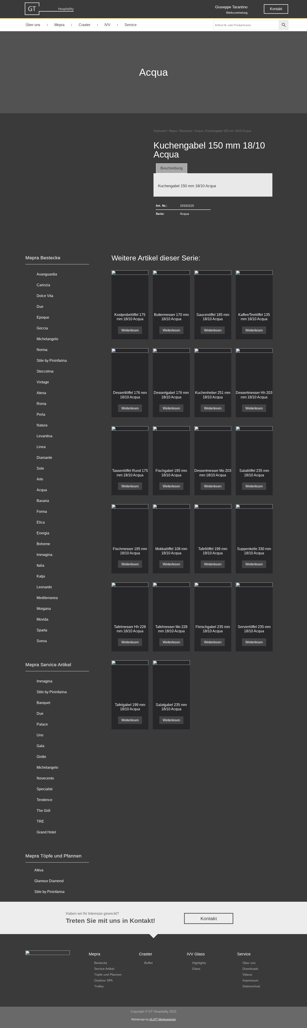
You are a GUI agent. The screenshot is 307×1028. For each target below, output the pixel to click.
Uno (40, 735)
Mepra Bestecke (42, 257)
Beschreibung (171, 168)
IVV (107, 25)
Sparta (42, 630)
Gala (40, 746)
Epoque (43, 317)
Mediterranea (47, 598)
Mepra (59, 25)
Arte (40, 479)
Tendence (44, 800)
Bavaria (43, 501)
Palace (42, 724)
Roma (41, 404)
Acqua (153, 72)
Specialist (44, 789)
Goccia (42, 328)
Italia (40, 565)
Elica (41, 522)
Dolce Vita (45, 296)
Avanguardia (47, 274)
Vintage (43, 382)
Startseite (160, 131)
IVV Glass (196, 954)
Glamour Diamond (49, 881)
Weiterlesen (130, 330)
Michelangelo (47, 339)
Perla (41, 414)
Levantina (44, 436)
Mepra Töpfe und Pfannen (53, 855)
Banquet (43, 703)
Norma (42, 350)
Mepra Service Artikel (48, 664)
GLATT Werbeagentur (162, 1019)
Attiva (38, 870)
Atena (41, 393)
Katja (41, 576)
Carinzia (43, 285)
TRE (40, 821)
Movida (42, 619)
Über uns (33, 25)
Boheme (43, 544)
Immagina (44, 555)
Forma (42, 511)
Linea (41, 447)
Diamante (44, 458)
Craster (84, 25)
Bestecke (186, 131)
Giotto (41, 757)
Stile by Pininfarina (52, 360)
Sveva (42, 641)
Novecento (45, 778)
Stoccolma (45, 371)
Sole (40, 468)
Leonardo (44, 587)
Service (131, 25)
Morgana (44, 609)
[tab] (171, 168)
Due (40, 307)
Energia (43, 533)
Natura (42, 425)
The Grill (43, 811)
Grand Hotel (46, 832)
